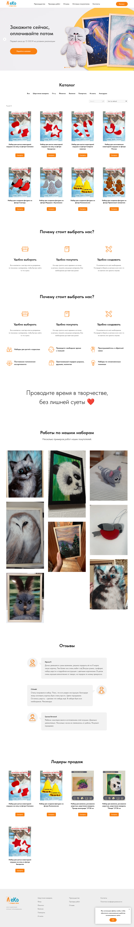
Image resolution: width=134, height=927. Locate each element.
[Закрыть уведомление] (129, 909)
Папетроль (41, 913)
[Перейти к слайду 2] (67, 67)
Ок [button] (113, 920)
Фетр (39, 902)
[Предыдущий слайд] (4, 39)
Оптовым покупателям (81, 4)
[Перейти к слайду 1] (64, 67)
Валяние (40, 909)
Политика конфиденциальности (111, 902)
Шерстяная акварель (45, 898)
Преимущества (39, 4)
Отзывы (66, 4)
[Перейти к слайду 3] (69, 67)
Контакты (96, 4)
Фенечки (41, 905)
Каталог (122, 4)
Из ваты (40, 916)
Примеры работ (54, 4)
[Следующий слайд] (129, 39)
